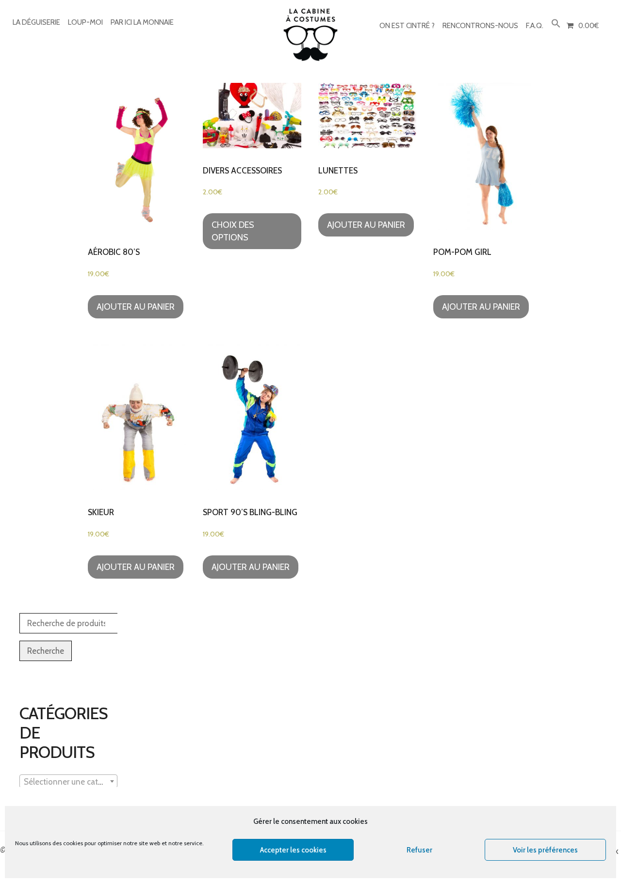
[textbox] (68, 781)
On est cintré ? (407, 25)
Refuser (419, 850)
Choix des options (233, 231)
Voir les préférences (545, 850)
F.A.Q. (534, 25)
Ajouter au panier (136, 306)
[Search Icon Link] (556, 24)
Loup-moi (85, 22)
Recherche (45, 651)
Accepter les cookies (293, 850)
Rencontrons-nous (480, 25)
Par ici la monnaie (142, 22)
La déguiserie (36, 22)
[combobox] (68, 781)
